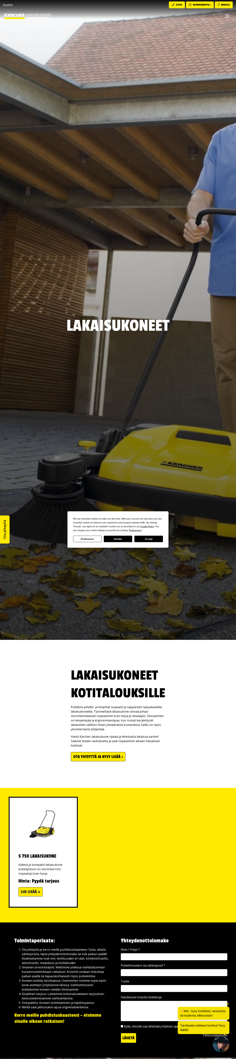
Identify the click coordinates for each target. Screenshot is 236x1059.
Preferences (87, 539)
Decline (118, 539)
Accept (148, 539)
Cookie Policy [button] (147, 526)
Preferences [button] (135, 530)
